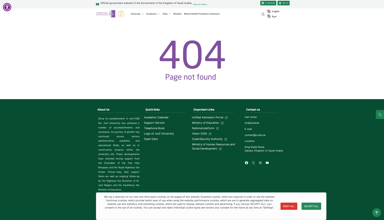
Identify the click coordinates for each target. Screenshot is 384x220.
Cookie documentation (265, 212)
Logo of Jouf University (159, 133)
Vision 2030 (199, 133)
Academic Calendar (156, 117)
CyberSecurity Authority (207, 139)
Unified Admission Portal (207, 117)
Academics (151, 13)
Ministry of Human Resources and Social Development (213, 146)
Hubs (165, 13)
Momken (177, 13)
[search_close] (262, 13)
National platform (203, 128)
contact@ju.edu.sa (255, 134)
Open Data (151, 139)
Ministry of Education (205, 122)
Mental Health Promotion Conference (202, 13)
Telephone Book (154, 128)
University (135, 13)
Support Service (154, 122)
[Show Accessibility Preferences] (7, 7)
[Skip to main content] (376, 212)
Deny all (289, 206)
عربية (274, 16)
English (275, 11)
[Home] (112, 13)
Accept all (311, 206)
